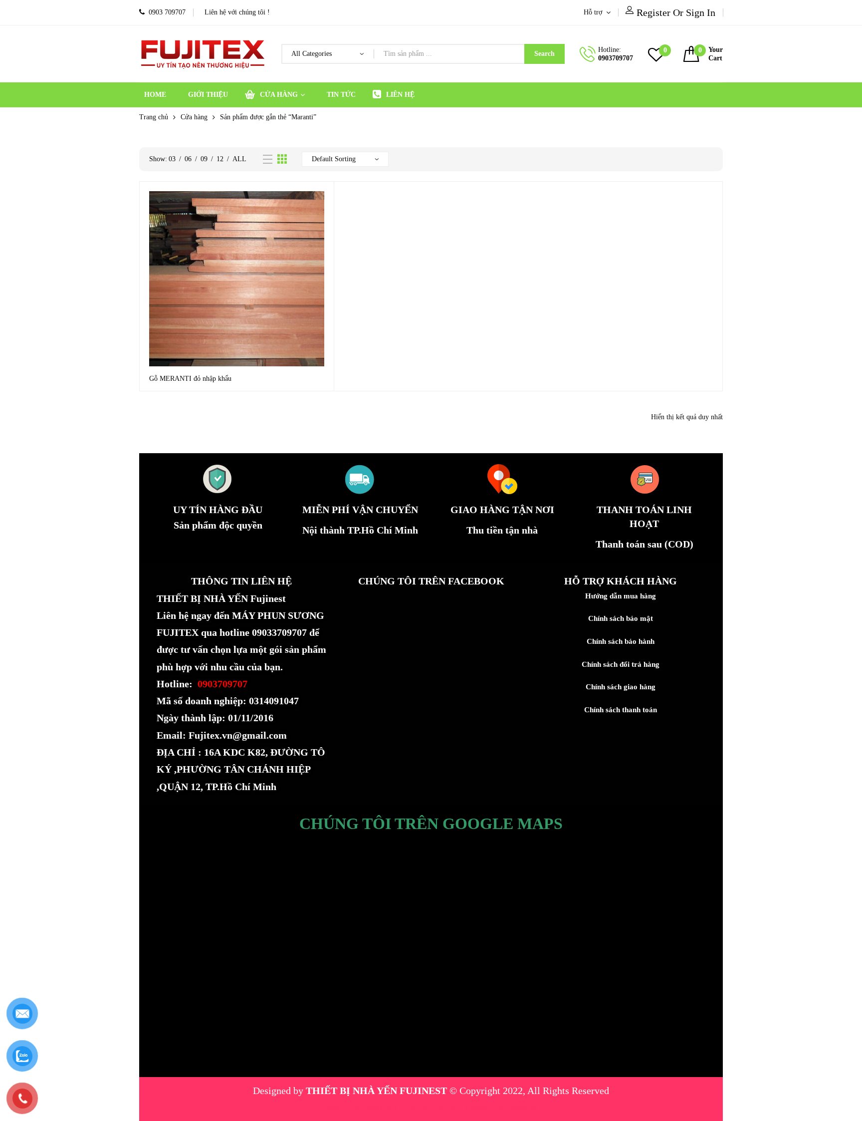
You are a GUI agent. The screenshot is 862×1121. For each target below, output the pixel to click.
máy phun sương (360, 1107)
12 (219, 159)
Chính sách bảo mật (620, 618)
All (239, 159)
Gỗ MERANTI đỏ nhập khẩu (190, 378)
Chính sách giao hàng (620, 687)
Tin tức (341, 94)
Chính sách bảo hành (620, 641)
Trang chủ (153, 117)
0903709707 (615, 58)
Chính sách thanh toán (620, 710)
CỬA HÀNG (279, 94)
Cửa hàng (194, 117)
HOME (155, 94)
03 (172, 159)
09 (204, 159)
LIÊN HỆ (400, 94)
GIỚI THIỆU (208, 94)
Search (544, 53)
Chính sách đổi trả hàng (620, 664)
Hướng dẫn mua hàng (620, 596)
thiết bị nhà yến (432, 1107)
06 (188, 159)
